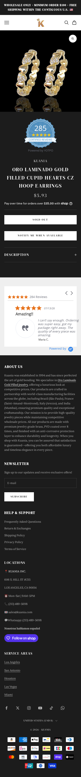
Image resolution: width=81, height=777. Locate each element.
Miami (8, 694)
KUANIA (40, 161)
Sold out (40, 219)
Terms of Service (15, 549)
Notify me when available (41, 235)
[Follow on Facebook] (6, 708)
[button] (67, 293)
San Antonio (12, 670)
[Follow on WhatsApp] (62, 708)
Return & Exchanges (17, 528)
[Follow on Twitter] (18, 708)
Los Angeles (12, 662)
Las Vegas (10, 686)
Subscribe (19, 496)
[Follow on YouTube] (40, 708)
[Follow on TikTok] (51, 708)
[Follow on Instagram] (29, 708)
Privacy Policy (13, 542)
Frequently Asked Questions (22, 521)
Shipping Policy (14, 535)
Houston (10, 678)
